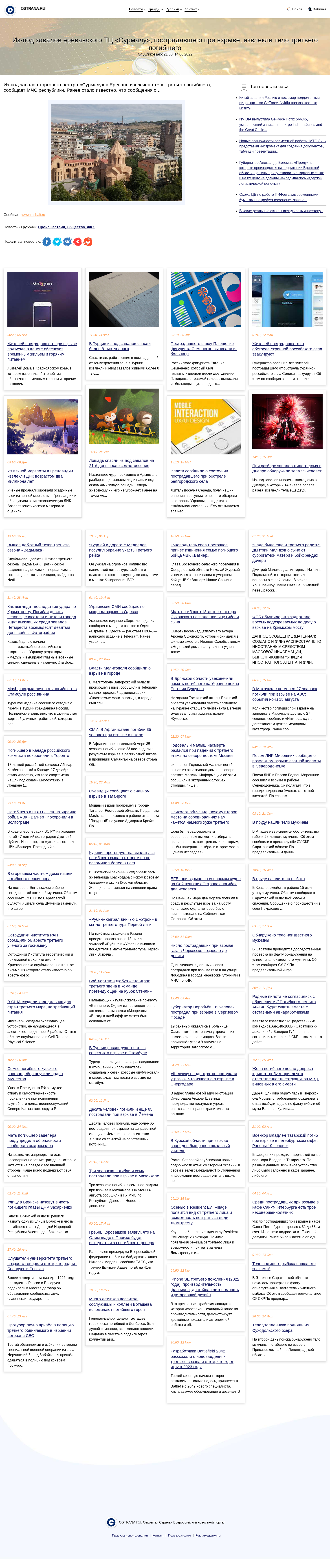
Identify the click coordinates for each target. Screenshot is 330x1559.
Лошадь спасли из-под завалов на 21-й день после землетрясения (121, 463)
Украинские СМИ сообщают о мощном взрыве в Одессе (117, 609)
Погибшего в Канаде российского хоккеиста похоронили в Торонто (38, 753)
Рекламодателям (208, 1535)
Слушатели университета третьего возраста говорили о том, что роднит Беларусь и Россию (42, 1263)
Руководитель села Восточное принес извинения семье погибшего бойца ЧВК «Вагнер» (204, 550)
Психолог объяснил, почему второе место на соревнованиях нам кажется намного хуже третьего (204, 817)
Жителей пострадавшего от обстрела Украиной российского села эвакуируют (287, 349)
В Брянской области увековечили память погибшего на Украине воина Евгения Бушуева (205, 683)
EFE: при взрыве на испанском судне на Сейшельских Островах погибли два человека (206, 883)
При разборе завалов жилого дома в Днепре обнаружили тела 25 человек (287, 468)
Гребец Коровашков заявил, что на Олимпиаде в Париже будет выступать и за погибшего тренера (122, 1237)
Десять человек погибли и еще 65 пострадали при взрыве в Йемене (121, 1112)
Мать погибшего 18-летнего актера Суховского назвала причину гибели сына (205, 616)
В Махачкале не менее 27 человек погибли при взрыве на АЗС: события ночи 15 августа (284, 694)
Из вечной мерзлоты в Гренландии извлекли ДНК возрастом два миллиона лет (40, 476)
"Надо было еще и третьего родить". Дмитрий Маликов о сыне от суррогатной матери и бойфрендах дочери (286, 553)
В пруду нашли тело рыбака (278, 878)
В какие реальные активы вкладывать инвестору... (281, 211)
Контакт (191, 9)
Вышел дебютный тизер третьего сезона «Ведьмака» (38, 547)
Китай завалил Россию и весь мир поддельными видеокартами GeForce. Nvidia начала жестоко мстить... (279, 103)
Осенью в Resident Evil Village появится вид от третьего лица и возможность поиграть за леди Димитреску (201, 1215)
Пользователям (179, 1535)
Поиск (296, 9)
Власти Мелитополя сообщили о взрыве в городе (120, 671)
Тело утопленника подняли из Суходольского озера (280, 1327)
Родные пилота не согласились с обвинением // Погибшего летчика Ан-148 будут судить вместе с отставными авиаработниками (284, 1004)
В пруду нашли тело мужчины (280, 822)
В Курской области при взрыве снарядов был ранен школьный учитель (200, 1145)
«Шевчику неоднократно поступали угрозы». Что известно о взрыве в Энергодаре (204, 1079)
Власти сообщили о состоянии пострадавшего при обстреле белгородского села (199, 476)
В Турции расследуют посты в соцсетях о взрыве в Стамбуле (118, 1050)
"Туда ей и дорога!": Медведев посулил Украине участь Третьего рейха (120, 550)
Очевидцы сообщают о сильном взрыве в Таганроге (119, 793)
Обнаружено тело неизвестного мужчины (282, 938)
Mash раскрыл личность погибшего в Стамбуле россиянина (42, 691)
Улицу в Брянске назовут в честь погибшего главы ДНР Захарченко (39, 1205)
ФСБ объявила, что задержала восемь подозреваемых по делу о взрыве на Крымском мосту (284, 622)
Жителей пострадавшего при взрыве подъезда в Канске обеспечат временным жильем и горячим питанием (42, 352)
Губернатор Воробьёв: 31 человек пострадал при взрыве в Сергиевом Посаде (204, 1012)
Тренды (154, 9)
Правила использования (130, 1535)
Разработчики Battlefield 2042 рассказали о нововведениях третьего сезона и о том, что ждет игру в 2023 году (202, 1359)
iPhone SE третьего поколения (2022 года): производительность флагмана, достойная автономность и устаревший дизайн (205, 1287)
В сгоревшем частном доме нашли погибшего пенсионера (40, 876)
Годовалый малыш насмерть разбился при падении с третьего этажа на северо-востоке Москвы (202, 750)
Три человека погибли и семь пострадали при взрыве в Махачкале (124, 1173)
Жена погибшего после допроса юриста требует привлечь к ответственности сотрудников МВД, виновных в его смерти (285, 1076)
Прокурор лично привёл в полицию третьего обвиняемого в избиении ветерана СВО (40, 1330)
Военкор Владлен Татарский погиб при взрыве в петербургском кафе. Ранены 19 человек (285, 1140)
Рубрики (172, 9)
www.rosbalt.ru (33, 215)
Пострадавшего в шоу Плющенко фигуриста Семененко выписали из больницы (204, 348)
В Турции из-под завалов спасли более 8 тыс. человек (120, 346)
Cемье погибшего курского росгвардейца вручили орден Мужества (35, 1073)
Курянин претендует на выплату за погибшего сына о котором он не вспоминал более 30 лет (122, 857)
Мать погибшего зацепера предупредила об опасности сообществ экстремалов (34, 1140)
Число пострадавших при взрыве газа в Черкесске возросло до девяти (202, 950)
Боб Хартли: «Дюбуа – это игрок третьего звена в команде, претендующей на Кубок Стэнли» (120, 986)
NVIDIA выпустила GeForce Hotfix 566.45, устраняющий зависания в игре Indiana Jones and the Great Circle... (280, 124)
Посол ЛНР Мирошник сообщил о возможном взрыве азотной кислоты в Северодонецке (286, 760)
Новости (136, 9)
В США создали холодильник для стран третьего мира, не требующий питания (41, 1007)
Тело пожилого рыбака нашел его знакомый (284, 1266)
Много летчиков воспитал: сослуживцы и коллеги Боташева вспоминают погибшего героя (120, 1304)
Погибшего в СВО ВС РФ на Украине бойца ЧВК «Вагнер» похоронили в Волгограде (41, 817)
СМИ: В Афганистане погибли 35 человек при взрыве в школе (120, 732)
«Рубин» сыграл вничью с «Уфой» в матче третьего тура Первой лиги (123, 922)
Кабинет (319, 9)
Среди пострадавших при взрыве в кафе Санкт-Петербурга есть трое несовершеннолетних (285, 1207)
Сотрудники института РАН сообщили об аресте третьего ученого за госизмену (35, 940)
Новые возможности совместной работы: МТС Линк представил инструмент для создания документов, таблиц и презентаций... (282, 146)
